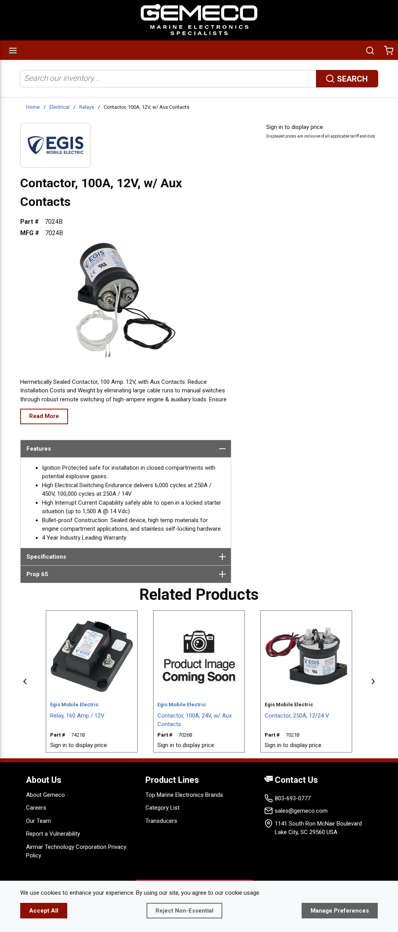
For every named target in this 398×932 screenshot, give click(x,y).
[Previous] (25, 681)
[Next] (373, 681)
